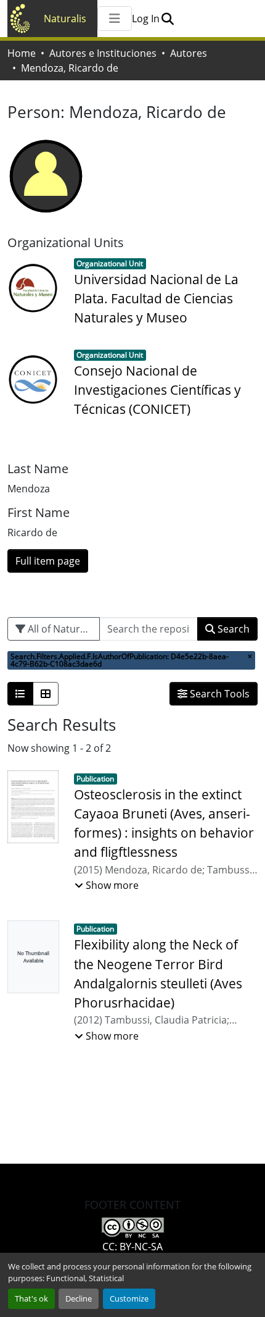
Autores (188, 53)
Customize (129, 1298)
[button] (167, 18)
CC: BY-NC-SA (132, 1246)
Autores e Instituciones (103, 53)
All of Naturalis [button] (60, 629)
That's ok (31, 1298)
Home (21, 53)
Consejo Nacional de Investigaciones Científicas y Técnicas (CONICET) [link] (157, 390)
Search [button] (232, 629)
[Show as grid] (46, 693)
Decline (78, 1298)
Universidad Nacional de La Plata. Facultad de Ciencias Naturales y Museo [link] (156, 298)
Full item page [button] (47, 561)
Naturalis (65, 18)
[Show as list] (20, 693)
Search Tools (218, 694)
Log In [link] (146, 18)
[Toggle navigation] (114, 18)
